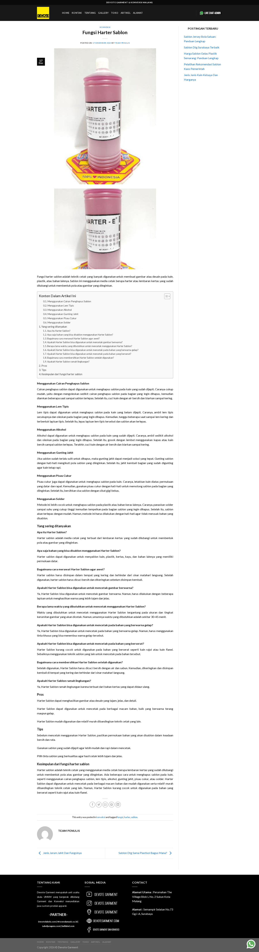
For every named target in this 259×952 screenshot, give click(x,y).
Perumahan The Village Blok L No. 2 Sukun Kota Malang (152, 896)
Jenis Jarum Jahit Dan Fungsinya (62, 853)
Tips (43, 369)
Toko (114, 12)
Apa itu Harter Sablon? (58, 330)
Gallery (103, 12)
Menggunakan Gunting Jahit (63, 314)
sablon (134, 817)
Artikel (126, 12)
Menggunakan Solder (59, 322)
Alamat (138, 12)
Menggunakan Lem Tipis (61, 305)
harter (127, 817)
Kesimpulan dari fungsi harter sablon (61, 374)
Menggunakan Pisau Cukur (62, 318)
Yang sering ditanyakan (54, 326)
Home (65, 12)
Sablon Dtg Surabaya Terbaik (201, 47)
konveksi (105, 27)
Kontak (77, 12)
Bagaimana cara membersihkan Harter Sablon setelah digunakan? (80, 357)
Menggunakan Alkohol (60, 309)
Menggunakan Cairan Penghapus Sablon (69, 301)
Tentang (90, 12)
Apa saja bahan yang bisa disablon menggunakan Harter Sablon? (80, 334)
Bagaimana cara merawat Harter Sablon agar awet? (73, 338)
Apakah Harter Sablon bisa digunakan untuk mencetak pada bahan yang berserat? (89, 353)
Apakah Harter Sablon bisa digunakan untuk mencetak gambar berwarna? (85, 342)
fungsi (120, 817)
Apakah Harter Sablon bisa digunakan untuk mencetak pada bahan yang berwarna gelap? (92, 350)
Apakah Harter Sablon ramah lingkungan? (68, 361)
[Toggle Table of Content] (165, 296)
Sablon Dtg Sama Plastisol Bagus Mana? (143, 853)
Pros (44, 365)
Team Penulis (122, 43)
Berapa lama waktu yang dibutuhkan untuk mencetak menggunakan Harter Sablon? (89, 346)
